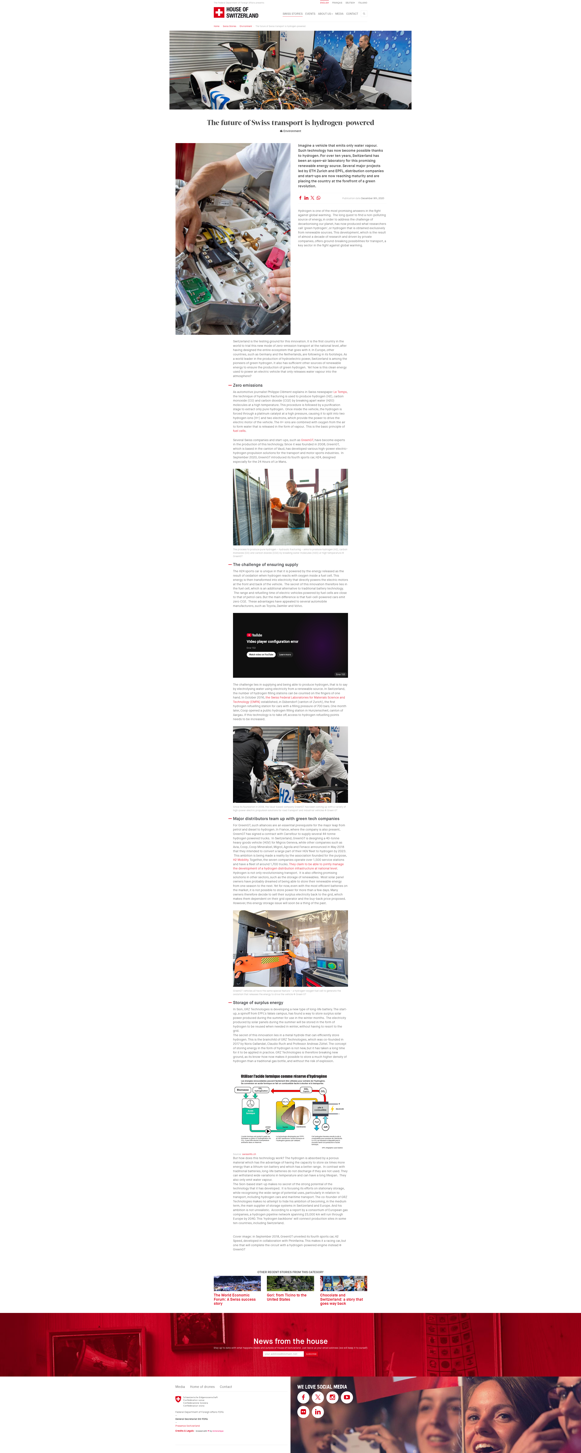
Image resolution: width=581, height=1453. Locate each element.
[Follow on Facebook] (303, 1397)
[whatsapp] (318, 198)
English (324, 2)
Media (339, 14)
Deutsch (350, 2)
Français (337, 2)
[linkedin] (306, 198)
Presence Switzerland (187, 1425)
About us (325, 14)
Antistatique (217, 1431)
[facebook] (300, 198)
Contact (352, 14)
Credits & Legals (184, 1430)
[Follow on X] (318, 1397)
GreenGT (307, 440)
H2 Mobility (240, 860)
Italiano (362, 2)
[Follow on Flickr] (303, 1412)
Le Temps (340, 392)
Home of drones (202, 1387)
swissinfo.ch (249, 1154)
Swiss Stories (293, 14)
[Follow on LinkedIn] (318, 1412)
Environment (246, 26)
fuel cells (239, 431)
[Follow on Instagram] (332, 1397)
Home (216, 26)
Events (310, 14)
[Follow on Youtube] (347, 1397)
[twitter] (312, 198)
